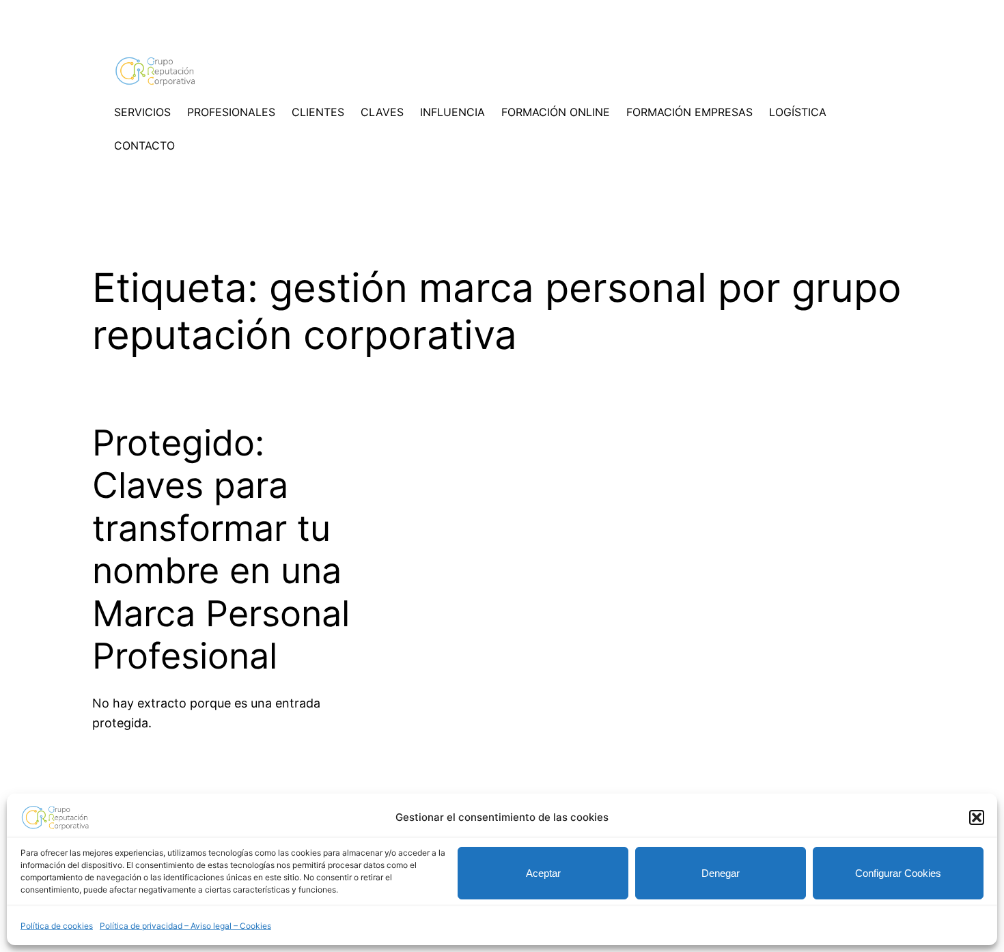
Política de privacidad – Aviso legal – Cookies (185, 926)
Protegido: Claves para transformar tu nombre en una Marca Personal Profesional (221, 549)
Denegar (720, 873)
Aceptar (543, 873)
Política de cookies (56, 926)
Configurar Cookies (898, 873)
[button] (977, 817)
